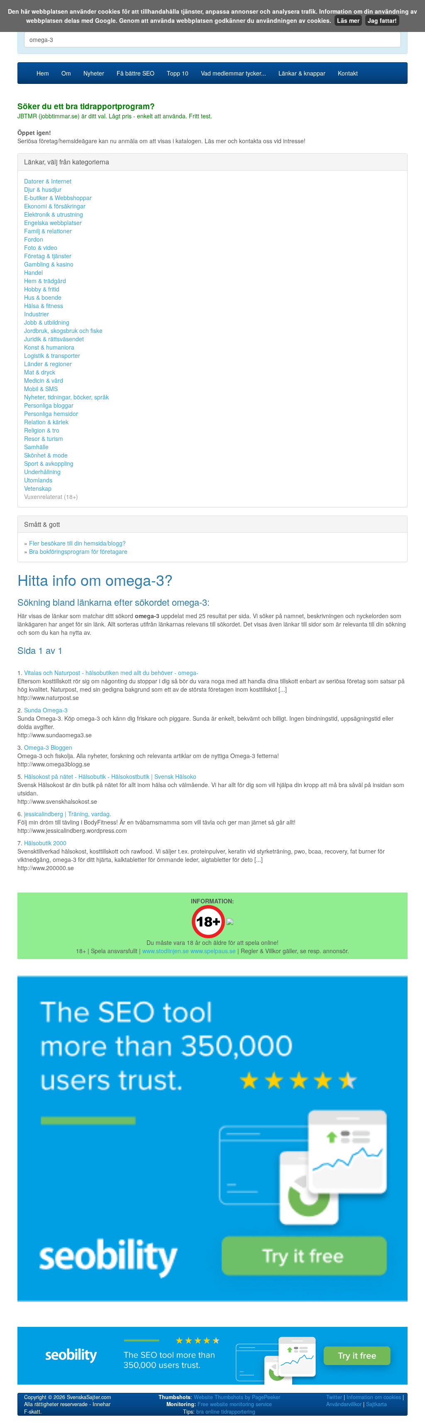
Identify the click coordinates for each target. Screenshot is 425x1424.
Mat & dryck (39, 372)
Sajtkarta (376, 1404)
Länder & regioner (48, 364)
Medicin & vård (43, 380)
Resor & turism (43, 438)
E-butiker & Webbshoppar (58, 197)
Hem (43, 73)
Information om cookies (374, 1397)
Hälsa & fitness (43, 305)
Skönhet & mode (46, 455)
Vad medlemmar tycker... (233, 73)
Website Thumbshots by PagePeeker (237, 1397)
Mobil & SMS (41, 388)
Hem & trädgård (45, 280)
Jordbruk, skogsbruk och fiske (63, 330)
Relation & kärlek (46, 422)
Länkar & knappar (301, 73)
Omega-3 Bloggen (48, 747)
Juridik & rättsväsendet (54, 339)
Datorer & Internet (47, 181)
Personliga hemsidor (51, 413)
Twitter (334, 1397)
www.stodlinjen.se (165, 951)
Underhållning (42, 471)
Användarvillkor (343, 1404)
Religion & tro (41, 430)
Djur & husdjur (42, 189)
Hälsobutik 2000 (45, 843)
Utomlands (38, 480)
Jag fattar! (382, 20)
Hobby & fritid (41, 289)
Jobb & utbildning (46, 322)
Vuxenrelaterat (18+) (51, 496)
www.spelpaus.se (213, 951)
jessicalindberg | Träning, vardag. (67, 814)
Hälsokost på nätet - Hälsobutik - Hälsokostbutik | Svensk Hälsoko (110, 776)
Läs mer (348, 20)
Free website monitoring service (235, 1404)
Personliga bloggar (48, 405)
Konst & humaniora (49, 347)
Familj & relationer (48, 231)
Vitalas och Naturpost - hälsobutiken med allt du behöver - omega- (111, 672)
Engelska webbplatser (53, 222)
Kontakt (348, 73)
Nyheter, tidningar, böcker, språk (66, 397)
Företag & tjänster (47, 256)
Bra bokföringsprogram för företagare (78, 551)
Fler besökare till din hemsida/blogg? (77, 543)
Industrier (36, 314)
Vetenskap (37, 488)
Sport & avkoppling (48, 463)
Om (66, 73)
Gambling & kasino (48, 264)
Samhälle (36, 447)
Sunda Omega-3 (46, 710)
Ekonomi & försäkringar (54, 206)
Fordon (33, 239)
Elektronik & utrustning (53, 214)
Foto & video (40, 247)
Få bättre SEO (135, 73)
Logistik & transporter (52, 355)
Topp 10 (177, 73)
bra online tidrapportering (225, 1411)
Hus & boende (42, 297)
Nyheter (93, 73)
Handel (33, 272)
